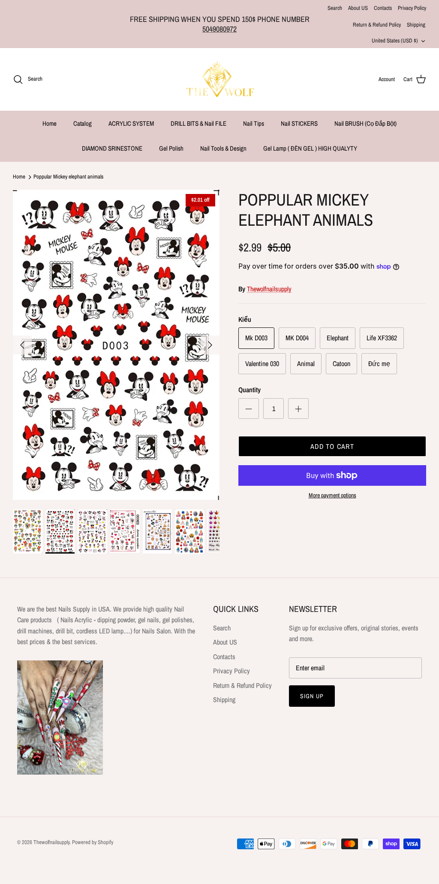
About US (358, 8)
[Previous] (22, 345)
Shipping (416, 24)
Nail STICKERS (299, 123)
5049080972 (219, 29)
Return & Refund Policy (377, 24)
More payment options (332, 495)
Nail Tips (253, 123)
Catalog (82, 123)
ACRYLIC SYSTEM (131, 123)
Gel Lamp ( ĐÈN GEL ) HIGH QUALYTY (310, 148)
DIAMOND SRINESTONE (112, 148)
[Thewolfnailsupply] (219, 79)
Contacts (383, 8)
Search (335, 8)
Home (49, 123)
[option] (116, 345)
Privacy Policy (412, 8)
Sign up (312, 696)
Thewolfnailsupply (269, 289)
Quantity (249, 389)
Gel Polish (171, 148)
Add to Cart (332, 446)
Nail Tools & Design (223, 148)
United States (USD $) (395, 40)
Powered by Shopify (92, 842)
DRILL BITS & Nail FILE (198, 123)
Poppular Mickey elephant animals (68, 177)
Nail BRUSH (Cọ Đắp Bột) (365, 123)
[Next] (210, 345)
